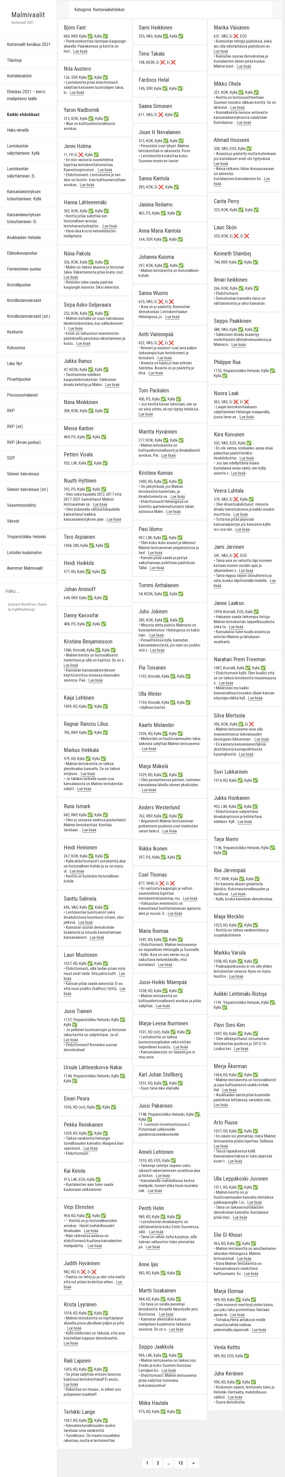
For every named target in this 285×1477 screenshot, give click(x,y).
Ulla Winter (150, 693)
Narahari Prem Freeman (240, 659)
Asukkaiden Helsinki (24, 237)
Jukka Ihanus (78, 361)
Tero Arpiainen (79, 537)
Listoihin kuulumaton (24, 552)
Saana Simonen (155, 106)
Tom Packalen (154, 390)
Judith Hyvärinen (82, 1263)
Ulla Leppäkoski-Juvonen (241, 1178)
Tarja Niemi (226, 839)
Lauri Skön (225, 227)
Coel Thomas (153, 874)
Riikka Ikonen (153, 848)
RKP (11, 410)
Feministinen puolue (24, 269)
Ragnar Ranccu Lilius (86, 724)
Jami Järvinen (229, 547)
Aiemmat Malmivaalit (25, 568)
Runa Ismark (77, 806)
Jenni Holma (77, 146)
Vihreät (13, 521)
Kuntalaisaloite (19, 75)
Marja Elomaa (228, 1291)
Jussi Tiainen (78, 1011)
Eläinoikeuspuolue (22, 253)
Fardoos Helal (154, 80)
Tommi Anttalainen (159, 585)
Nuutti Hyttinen (80, 480)
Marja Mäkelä (153, 766)
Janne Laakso (229, 603)
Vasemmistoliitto (21, 505)
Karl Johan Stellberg (161, 1074)
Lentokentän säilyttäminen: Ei (21, 172)
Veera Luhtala (229, 490)
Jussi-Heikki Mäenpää (163, 982)
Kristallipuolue (19, 284)
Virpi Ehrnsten (79, 1207)
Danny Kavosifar (81, 615)
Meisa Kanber (79, 428)
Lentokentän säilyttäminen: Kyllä (23, 149)
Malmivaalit (28, 15)
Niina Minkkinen (81, 402)
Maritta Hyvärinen (158, 431)
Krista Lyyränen (80, 1304)
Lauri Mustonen (80, 955)
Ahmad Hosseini (231, 140)
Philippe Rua (227, 362)
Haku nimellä (18, 130)
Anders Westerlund (159, 807)
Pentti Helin (151, 1208)
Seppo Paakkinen (232, 321)
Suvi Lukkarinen (231, 771)
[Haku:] (28, 592)
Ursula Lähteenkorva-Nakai (93, 1067)
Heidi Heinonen (80, 847)
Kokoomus (16, 347)
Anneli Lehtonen (156, 1152)
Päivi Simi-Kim (229, 1025)
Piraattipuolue (19, 379)
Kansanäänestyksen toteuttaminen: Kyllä (24, 195)
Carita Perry (226, 201)
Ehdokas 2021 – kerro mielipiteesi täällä (26, 95)
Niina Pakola (77, 253)
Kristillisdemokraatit (24, 300)
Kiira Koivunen (229, 434)
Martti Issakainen (157, 1290)
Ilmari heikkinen (230, 279)
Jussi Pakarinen (156, 1105)
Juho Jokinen (153, 611)
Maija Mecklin (229, 916)
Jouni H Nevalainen (160, 132)
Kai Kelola (74, 1171)
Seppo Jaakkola (156, 1346)
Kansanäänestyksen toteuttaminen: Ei (24, 218)
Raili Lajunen (77, 1360)
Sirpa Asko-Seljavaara (87, 304)
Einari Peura (76, 1098)
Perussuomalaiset (22, 395)
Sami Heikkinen (155, 27)
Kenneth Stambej (232, 253)
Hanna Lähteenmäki (85, 202)
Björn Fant (75, 27)
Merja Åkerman (230, 1066)
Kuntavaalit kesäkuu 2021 (29, 44)
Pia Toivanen (152, 667)
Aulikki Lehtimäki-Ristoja (240, 994)
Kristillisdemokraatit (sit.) (28, 316)
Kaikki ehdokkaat (23, 114)
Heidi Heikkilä (79, 563)
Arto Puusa (225, 1122)
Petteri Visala (78, 454)
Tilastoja (14, 60)
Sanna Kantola (154, 178)
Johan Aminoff (80, 589)
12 (182, 1463)
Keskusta (15, 332)
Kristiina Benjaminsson (88, 641)
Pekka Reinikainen (83, 1124)
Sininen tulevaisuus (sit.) (27, 489)
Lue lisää (80, 51)
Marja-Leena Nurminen (163, 1023)
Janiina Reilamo (156, 204)
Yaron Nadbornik (81, 110)
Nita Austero (77, 68)
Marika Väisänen (231, 27)
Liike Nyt (14, 363)
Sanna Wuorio (153, 293)
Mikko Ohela (227, 83)
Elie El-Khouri (228, 1235)
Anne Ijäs (148, 1264)
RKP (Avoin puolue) (24, 442)
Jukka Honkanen (232, 798)
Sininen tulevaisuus (23, 473)
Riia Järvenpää (229, 870)
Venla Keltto (227, 1347)
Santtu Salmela (80, 898)
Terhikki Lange (79, 1412)
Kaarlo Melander (156, 725)
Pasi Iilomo (151, 529)
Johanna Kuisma (156, 257)
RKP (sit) (15, 426)
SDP (11, 458)
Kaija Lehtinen (79, 697)
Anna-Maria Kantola (160, 230)
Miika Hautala (153, 1403)
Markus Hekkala (81, 750)
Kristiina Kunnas (156, 473)
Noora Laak (226, 393)
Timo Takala (151, 53)
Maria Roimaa (153, 931)
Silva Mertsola (229, 715)
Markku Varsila (230, 952)
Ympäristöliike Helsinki (26, 536)
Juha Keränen (228, 1373)
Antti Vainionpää (156, 334)
